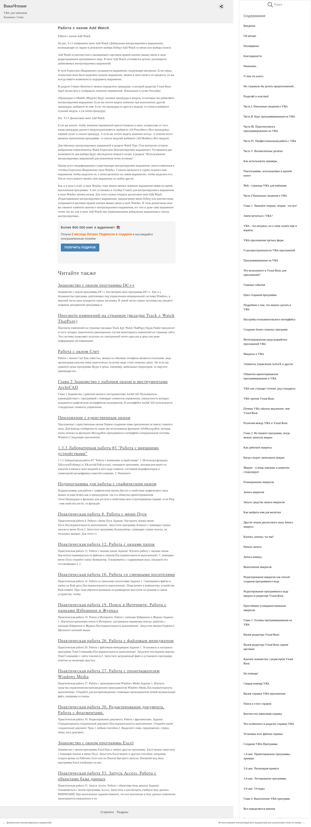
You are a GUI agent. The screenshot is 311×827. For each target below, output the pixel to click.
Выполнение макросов (258, 567)
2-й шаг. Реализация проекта (261, 768)
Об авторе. (250, 36)
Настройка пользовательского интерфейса (269, 319)
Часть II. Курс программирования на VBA (269, 116)
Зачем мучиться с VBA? (258, 215)
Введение (249, 26)
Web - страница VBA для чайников (265, 185)
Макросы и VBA (254, 354)
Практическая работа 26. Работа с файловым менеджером (116, 640)
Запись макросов (254, 492)
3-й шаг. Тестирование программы (265, 778)
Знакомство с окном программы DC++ (96, 285)
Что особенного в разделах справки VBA (269, 724)
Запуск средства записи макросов (264, 502)
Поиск (274, 4)
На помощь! (251, 673)
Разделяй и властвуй (256, 96)
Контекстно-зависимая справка (263, 713)
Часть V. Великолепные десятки (263, 151)
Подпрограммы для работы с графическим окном (107, 483)
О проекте (107, 812)
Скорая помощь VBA (256, 683)
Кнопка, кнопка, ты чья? (259, 536)
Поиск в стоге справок (257, 703)
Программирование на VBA (261, 260)
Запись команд (253, 557)
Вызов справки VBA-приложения (264, 693)
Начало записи (253, 547)
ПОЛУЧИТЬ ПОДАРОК (80, 247)
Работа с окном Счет (78, 351)
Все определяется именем (259, 808)
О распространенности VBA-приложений (269, 250)
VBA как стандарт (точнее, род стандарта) (269, 388)
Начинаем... (251, 66)
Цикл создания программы (260, 295)
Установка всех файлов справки (263, 734)
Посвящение (251, 46)
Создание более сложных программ (265, 329)
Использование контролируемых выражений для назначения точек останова (259, 822)
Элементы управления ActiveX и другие (268, 364)
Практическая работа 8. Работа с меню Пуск (102, 514)
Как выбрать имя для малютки (262, 512)
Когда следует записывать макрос (264, 457)
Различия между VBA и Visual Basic (266, 423)
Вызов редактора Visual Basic (262, 634)
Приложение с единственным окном (94, 417)
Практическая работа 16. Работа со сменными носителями (116, 574)
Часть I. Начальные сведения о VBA (266, 106)
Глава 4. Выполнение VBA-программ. (267, 798)
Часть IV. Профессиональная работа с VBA (270, 141)
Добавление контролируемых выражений (29, 822)
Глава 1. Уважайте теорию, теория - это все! (270, 205)
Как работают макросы (258, 447)
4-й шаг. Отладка (254, 788)
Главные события (254, 285)
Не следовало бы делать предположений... (270, 86)
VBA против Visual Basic (259, 398)
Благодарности (253, 56)
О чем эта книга (253, 76)
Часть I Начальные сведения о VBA (265, 195)
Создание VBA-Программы (261, 744)
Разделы (122, 812)
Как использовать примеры (260, 161)
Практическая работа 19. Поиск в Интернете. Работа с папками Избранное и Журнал (112, 607)
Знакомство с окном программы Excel (96, 743)
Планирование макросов (259, 482)
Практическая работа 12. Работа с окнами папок (106, 544)
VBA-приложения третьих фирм (263, 240)
